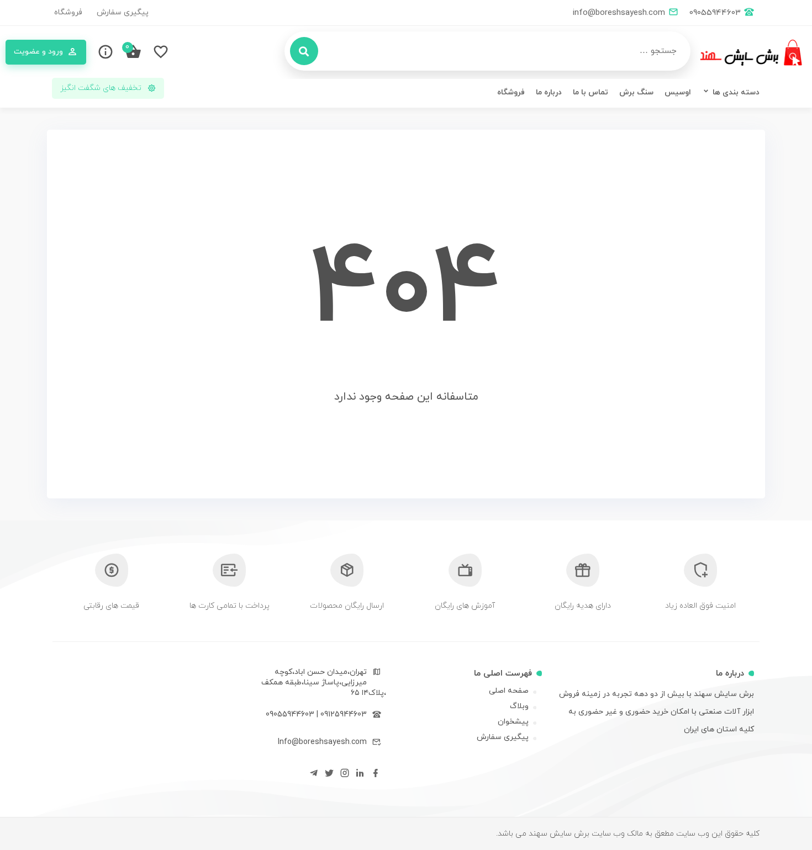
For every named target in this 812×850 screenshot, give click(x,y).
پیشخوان (513, 721)
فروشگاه (68, 12)
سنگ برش (636, 92)
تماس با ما (590, 92)
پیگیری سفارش (123, 12)
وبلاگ (519, 706)
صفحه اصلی (509, 691)
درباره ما (549, 92)
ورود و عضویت (38, 51)
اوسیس (678, 92)
